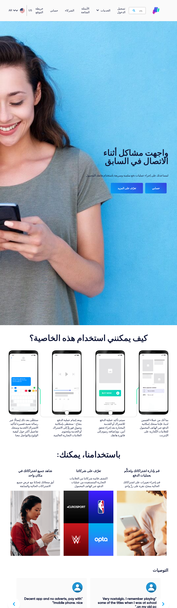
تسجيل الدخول (121, 10)
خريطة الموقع (39, 10)
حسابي (54, 10)
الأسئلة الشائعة (85, 10)
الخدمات (105, 10)
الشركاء (69, 10)
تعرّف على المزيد (127, 188)
